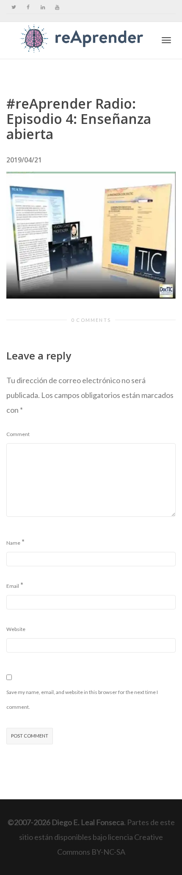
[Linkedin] (43, 7)
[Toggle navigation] (166, 40)
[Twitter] (14, 7)
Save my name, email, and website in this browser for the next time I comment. (82, 699)
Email (12, 586)
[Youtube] (57, 7)
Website (15, 629)
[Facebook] (28, 7)
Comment (18, 434)
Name (13, 543)
